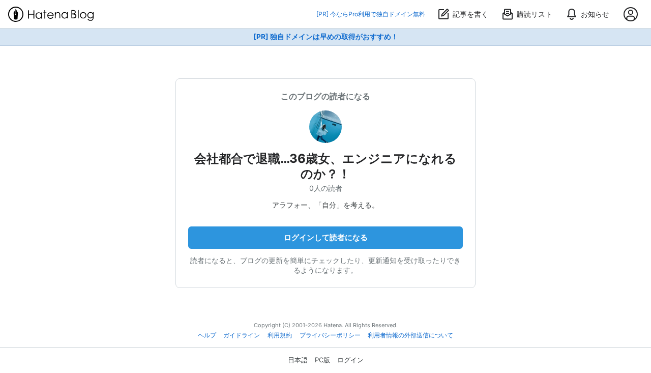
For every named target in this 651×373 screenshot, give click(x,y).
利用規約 (280, 335)
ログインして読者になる (326, 237)
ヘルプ (207, 335)
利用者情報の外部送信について (410, 335)
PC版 (322, 360)
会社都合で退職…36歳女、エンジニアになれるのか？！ (325, 166)
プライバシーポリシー (330, 335)
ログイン (350, 360)
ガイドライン (241, 335)
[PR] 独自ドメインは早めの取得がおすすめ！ (325, 37)
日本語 (298, 360)
